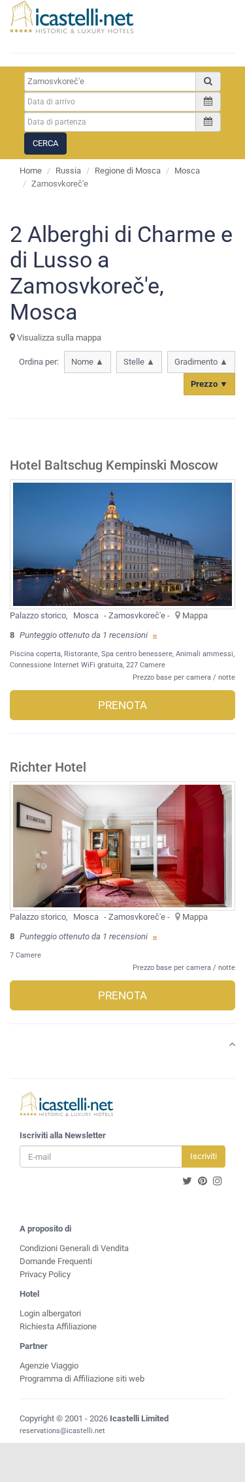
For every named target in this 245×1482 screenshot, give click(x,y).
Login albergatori (50, 1313)
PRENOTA (122, 705)
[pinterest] (202, 1181)
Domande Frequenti (56, 1261)
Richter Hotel (48, 767)
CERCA (45, 143)
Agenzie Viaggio (49, 1365)
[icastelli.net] (71, 17)
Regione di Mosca (128, 170)
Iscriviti (203, 1156)
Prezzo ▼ (209, 384)
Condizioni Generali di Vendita (74, 1248)
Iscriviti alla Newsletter (63, 1135)
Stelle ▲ (139, 362)
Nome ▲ (87, 362)
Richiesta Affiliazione (58, 1326)
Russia (68, 170)
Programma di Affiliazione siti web (82, 1379)
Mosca (187, 170)
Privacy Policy (45, 1274)
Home (31, 170)
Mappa (195, 615)
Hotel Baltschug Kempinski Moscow (114, 465)
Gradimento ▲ (201, 362)
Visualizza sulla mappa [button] (58, 337)
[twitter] (187, 1181)
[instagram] (217, 1181)
